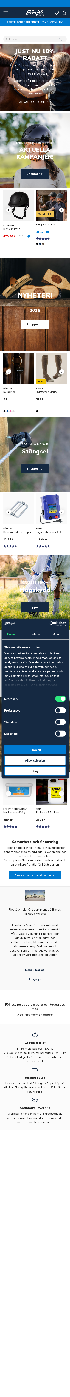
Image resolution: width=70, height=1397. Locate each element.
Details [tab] (35, 634)
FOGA (39, 528)
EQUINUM (8, 225)
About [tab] (57, 634)
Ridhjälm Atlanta (45, 224)
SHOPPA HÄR (55, 22)
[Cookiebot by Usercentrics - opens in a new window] (50, 623)
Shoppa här (35, 174)
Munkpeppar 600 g (14, 812)
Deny (35, 771)
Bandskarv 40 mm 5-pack (18, 532)
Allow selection (35, 760)
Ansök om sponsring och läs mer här (35, 874)
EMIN (39, 809)
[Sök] (62, 39)
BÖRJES (7, 388)
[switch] (60, 710)
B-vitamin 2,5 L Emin (47, 812)
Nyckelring (9, 391)
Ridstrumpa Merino (47, 391)
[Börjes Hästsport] (35, 13)
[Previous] (8, 210)
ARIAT (39, 388)
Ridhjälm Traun (11, 228)
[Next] (61, 210)
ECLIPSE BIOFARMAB (15, 809)
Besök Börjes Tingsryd (35, 974)
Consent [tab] (12, 634)
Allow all (35, 749)
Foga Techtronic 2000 (48, 532)
